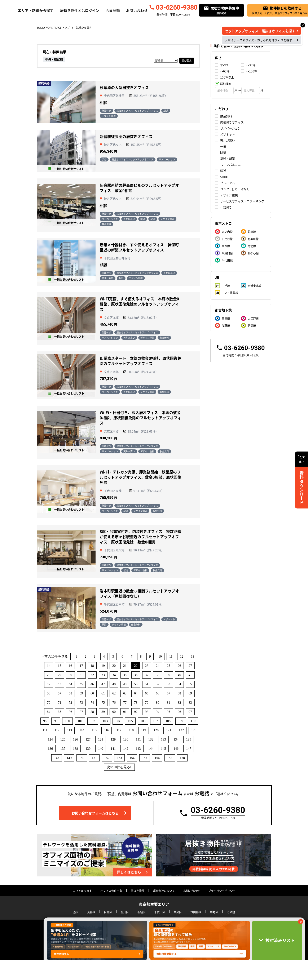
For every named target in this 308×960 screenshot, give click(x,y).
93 (146, 712)
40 (179, 675)
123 (193, 730)
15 (59, 665)
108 (168, 721)
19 (103, 665)
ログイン (92, 10)
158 (182, 758)
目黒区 (108, 912)
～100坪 (251, 71)
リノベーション (230, 128)
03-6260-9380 (176, 7)
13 (192, 656)
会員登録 (113, 10)
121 (168, 730)
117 (118, 730)
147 (188, 748)
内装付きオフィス (232, 122)
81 (168, 702)
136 (50, 748)
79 (146, 702)
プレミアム (227, 183)
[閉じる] (302, 25)
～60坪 (224, 71)
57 (59, 693)
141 (113, 748)
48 (114, 684)
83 (190, 702)
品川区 (125, 912)
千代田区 (159, 912)
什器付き (226, 207)
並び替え (187, 60)
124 (50, 739)
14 (48, 665)
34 (114, 675)
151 (94, 758)
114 (81, 730)
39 (168, 675)
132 (150, 739)
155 (144, 758)
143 (138, 748)
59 (81, 693)
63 (125, 693)
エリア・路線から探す (35, 10)
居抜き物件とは (72, 10)
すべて (224, 65)
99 (55, 721)
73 (81, 702)
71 (59, 702)
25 (168, 665)
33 (103, 675)
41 (190, 675)
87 (81, 712)
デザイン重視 (229, 195)
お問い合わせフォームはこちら (95, 812)
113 (69, 730)
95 (168, 712)
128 (100, 739)
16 (70, 665)
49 (125, 684)
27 (190, 665)
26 (179, 665)
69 (190, 693)
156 (157, 758)
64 (135, 693)
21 (125, 665)
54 (179, 684)
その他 (231, 912)
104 (117, 721)
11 (170, 656)
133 (163, 739)
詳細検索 (225, 84)
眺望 (223, 152)
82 (179, 702)
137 (62, 748)
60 (92, 693)
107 (155, 721)
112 (57, 730)
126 (75, 739)
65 (146, 693)
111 (45, 730)
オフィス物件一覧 (111, 891)
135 (188, 739)
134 (176, 739)
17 (81, 665)
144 (150, 748)
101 (80, 721)
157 (169, 758)
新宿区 (141, 912)
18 (92, 665)
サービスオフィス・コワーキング (242, 201)
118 (131, 730)
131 (138, 739)
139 (88, 748)
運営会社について (164, 891)
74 (92, 702)
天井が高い (227, 140)
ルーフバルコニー (232, 165)
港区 (76, 912)
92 (135, 712)
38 (157, 675)
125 (62, 739)
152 (106, 758)
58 (70, 693)
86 (70, 712)
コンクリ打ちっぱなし (235, 189)
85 (59, 712)
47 (103, 684)
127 (88, 739)
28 (48, 675)
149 (69, 758)
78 (135, 702)
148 (56, 758)
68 (179, 693)
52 (157, 684)
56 (48, 693)
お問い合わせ (137, 10)
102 (92, 721)
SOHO (224, 177)
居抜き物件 (137, 891)
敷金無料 (226, 116)
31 (81, 675)
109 (180, 721)
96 (179, 712)
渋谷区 (91, 912)
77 (125, 702)
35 (125, 675)
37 (146, 675)
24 (157, 665)
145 (163, 748)
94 (157, 712)
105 (130, 721)
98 (45, 721)
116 (106, 730)
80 (157, 702)
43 (59, 684)
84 (48, 712)
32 (92, 675)
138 (75, 748)
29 (59, 675)
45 (81, 684)
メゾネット (227, 134)
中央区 (178, 912)
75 (103, 702)
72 (70, 702)
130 (125, 739)
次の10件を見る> (119, 767)
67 (168, 693)
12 (181, 656)
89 (103, 712)
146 (176, 748)
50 (135, 684)
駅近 (223, 171)
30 (70, 675)
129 (113, 739)
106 (142, 721)
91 (125, 712)
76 (114, 702)
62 (114, 693)
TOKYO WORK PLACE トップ (53, 28)
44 (70, 684)
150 (81, 758)
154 (132, 758)
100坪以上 (227, 77)
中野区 (214, 912)
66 (157, 693)
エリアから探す (82, 891)
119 (143, 730)
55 (190, 684)
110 (193, 721)
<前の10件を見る (55, 656)
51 (146, 684)
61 (103, 693)
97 (190, 712)
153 (119, 758)
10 (160, 656)
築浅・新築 (227, 158)
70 (48, 702)
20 (114, 665)
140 (100, 748)
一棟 (223, 146)
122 (181, 730)
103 (105, 721)
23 (146, 665)
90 (114, 712)
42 (48, 684)
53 (168, 684)
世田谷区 (195, 912)
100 (67, 721)
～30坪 (250, 65)
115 (94, 730)
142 (125, 748)
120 (156, 730)
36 (135, 675)
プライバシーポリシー (222, 891)
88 (92, 712)
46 (92, 684)
